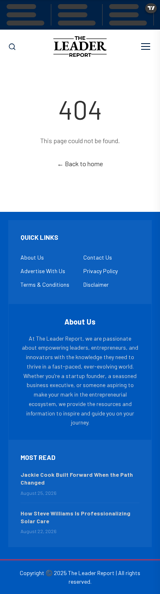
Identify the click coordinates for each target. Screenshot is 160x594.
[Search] (12, 47)
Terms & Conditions (45, 284)
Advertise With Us (43, 270)
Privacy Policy (100, 270)
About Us (32, 257)
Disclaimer (96, 284)
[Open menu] (145, 46)
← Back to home (80, 163)
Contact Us (97, 257)
